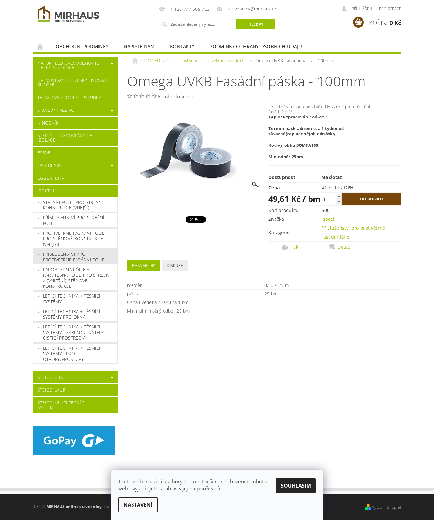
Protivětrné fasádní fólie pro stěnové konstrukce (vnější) (74, 238)
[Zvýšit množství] (339, 196)
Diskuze (175, 265)
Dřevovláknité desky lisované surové (73, 82)
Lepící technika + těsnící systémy (72, 299)
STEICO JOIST (51, 377)
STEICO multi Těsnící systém (61, 405)
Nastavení (138, 504)
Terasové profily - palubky (69, 97)
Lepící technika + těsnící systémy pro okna (72, 314)
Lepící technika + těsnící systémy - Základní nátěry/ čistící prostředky (74, 332)
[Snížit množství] (339, 202)
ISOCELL (46, 191)
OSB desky (49, 165)
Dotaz (343, 247)
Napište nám (139, 46)
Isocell (329, 219)
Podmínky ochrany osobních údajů (255, 46)
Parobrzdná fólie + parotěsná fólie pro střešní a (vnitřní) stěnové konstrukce (77, 278)
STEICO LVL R (51, 390)
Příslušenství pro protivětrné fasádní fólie (74, 257)
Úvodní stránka (40, 46)
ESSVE (44, 153)
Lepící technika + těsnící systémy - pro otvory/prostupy (72, 353)
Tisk (294, 247)
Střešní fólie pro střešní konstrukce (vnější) (73, 205)
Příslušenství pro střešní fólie (74, 220)
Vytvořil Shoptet (386, 507)
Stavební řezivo (56, 110)
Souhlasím (296, 485)
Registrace (390, 8)
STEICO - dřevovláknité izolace (64, 137)
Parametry (143, 265)
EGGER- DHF (50, 178)
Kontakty (182, 46)
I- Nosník (48, 123)
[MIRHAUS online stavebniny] (69, 15)
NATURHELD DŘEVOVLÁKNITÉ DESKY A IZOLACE (68, 65)
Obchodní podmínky (82, 46)
